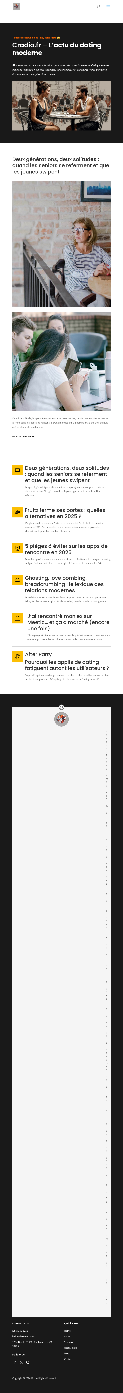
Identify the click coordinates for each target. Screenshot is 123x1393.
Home (67, 1330)
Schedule (69, 1342)
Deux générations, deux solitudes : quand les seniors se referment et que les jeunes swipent (67, 474)
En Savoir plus (21, 436)
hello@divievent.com (23, 1336)
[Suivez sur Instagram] (27, 1362)
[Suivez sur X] (21, 1362)
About (67, 1336)
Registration (70, 1347)
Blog (66, 1353)
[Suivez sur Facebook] (14, 1362)
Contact (68, 1359)
